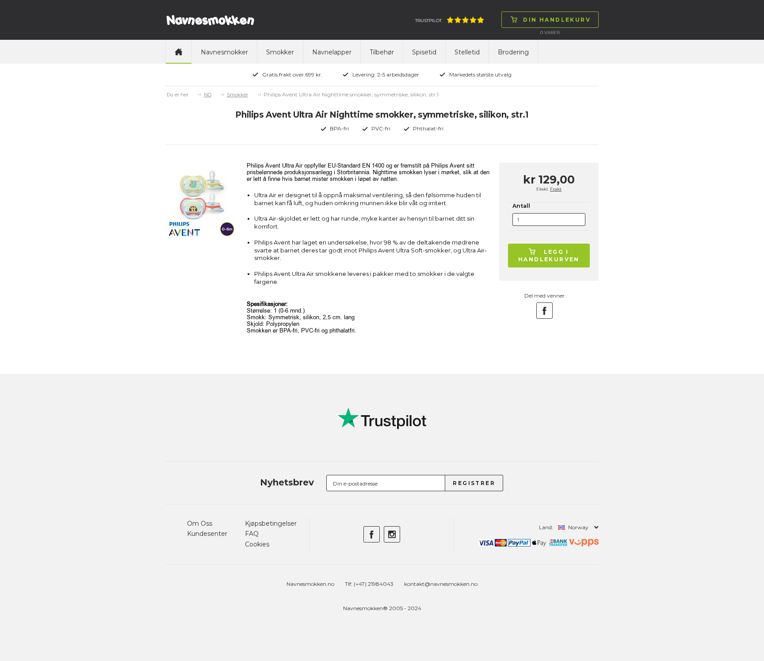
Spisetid (424, 52)
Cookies (257, 544)
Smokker (280, 52)
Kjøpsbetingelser (271, 523)
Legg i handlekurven (549, 255)
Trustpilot (428, 20)
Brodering (513, 52)
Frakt (556, 189)
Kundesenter (207, 534)
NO (207, 95)
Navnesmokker (224, 52)
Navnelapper (331, 52)
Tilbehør (382, 52)
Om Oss (199, 523)
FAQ (252, 534)
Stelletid (467, 52)
